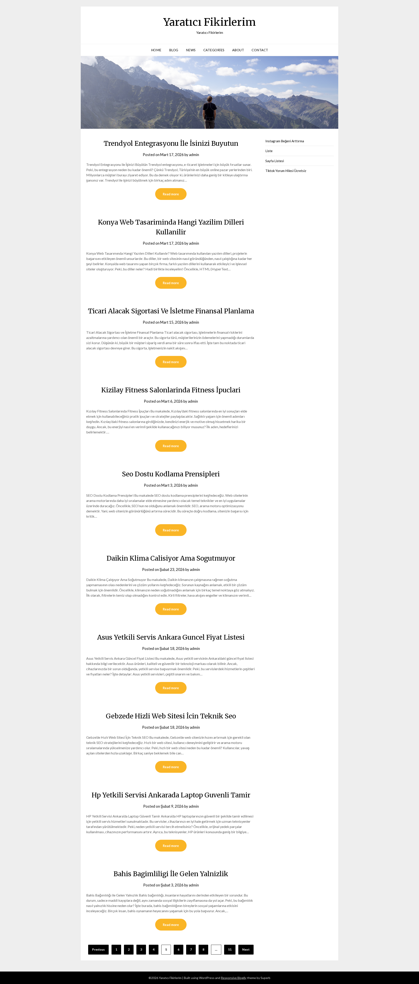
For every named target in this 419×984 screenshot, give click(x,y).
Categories (214, 50)
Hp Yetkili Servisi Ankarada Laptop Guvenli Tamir (171, 795)
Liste (269, 151)
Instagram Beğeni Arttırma (284, 141)
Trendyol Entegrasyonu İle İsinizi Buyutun (171, 143)
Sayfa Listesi (274, 161)
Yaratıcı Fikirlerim (209, 22)
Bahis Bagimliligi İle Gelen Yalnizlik (170, 874)
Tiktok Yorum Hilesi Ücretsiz (285, 171)
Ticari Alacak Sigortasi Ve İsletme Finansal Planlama (171, 311)
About (238, 50)
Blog (173, 50)
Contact (260, 50)
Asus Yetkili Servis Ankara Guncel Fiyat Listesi (171, 637)
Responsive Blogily (233, 978)
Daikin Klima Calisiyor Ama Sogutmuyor (170, 558)
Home (156, 50)
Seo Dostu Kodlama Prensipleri (171, 474)
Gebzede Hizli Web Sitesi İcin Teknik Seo (171, 716)
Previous (98, 949)
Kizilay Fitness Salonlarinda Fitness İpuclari (170, 390)
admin (194, 154)
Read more (171, 194)
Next (246, 949)
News (191, 50)
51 (230, 949)
